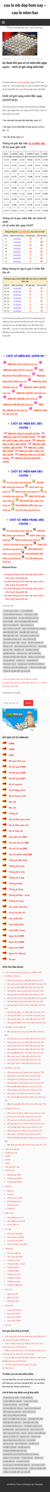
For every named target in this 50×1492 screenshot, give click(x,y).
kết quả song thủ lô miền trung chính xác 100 (26, 1113)
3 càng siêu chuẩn (31, 614)
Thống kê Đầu (16, 883)
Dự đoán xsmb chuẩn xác (15, 1027)
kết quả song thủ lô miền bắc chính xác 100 (25, 980)
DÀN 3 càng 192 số (22, 1430)
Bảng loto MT (12, 1294)
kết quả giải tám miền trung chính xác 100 (24, 1130)
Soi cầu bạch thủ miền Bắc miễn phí (31, 664)
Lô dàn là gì (20, 660)
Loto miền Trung (17, 930)
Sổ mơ (12, 959)
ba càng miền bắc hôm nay (29, 618)
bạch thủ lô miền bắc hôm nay (34, 629)
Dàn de (23, 643)
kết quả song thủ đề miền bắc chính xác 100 (25, 987)
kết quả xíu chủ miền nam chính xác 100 (23, 1076)
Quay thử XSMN (16, 942)
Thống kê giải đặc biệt (37, 667)
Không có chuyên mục (36, 657)
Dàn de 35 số (8, 646)
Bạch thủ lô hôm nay (11, 625)
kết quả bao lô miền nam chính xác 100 (23, 1079)
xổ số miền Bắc (23, 82)
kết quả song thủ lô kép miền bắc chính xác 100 (27, 984)
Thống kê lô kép (16, 877)
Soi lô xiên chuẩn (38, 1465)
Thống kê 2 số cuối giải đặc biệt (15, 667)
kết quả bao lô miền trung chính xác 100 (24, 1120)
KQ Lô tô (8, 1289)
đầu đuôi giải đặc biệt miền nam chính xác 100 (26, 1104)
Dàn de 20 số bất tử (35, 643)
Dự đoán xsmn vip (12, 1067)
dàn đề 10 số (19, 650)
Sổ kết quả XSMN (17, 772)
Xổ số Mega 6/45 (17, 790)
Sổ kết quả (9, 1170)
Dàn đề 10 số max (32, 650)
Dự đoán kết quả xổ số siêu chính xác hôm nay (21, 1454)
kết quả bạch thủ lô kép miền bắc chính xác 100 (27, 998)
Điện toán (9, 1213)
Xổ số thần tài (16, 831)
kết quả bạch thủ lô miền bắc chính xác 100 (25, 1001)
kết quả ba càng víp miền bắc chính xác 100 (25, 991)
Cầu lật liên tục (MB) (19, 842)
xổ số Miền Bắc (36, 143)
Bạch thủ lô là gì (27, 625)
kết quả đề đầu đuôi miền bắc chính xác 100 (25, 1052)
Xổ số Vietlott (12, 1205)
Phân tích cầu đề (12, 1149)
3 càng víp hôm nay (10, 618)
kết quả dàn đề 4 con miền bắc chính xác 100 (26, 1012)
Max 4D (12, 807)
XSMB (11, 743)
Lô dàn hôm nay (9, 660)
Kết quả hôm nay (17, 761)
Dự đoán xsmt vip (12, 1108)
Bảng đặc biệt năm (10, 632)
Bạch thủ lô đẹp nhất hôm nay (26, 622)
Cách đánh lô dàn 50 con (29, 636)
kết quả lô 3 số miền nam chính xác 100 (23, 1093)
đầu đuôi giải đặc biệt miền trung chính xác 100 (27, 1144)
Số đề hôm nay (11, 1152)
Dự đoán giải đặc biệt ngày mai (15, 657)
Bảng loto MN (13, 1297)
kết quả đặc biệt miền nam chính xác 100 (24, 1086)
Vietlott (8, 1186)
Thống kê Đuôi (16, 889)
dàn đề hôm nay (9, 653)
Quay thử (9, 1305)
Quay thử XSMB (16, 936)
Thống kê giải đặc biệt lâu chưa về (16, 671)
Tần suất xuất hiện (18, 907)
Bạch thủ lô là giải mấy (12, 629)
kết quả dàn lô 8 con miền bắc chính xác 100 (25, 1049)
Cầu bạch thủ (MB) (18, 837)
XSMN (11, 749)
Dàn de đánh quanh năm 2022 (25, 646)
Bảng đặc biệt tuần (10, 636)
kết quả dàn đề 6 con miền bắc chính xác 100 (26, 1015)
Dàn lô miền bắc (35, 653)
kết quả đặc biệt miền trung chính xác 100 (24, 1127)
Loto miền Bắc (16, 918)
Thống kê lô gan (17, 866)
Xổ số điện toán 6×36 (16, 1221)
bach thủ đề (8, 622)
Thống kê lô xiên (17, 872)
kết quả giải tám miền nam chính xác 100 (24, 1090)
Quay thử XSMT (16, 947)
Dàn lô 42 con (22, 653)
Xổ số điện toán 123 (19, 825)
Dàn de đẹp (42, 646)
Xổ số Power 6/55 (17, 796)
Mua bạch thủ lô (9, 664)
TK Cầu (8, 1229)
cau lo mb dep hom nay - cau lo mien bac (28, 59)
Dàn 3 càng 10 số (29, 639)
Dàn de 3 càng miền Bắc (37, 1433)
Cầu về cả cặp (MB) (18, 848)
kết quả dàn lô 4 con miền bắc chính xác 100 (25, 1042)
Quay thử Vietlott (17, 953)
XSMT (11, 755)
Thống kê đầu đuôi (18, 860)
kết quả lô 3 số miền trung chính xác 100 (24, 1134)
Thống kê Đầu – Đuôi (19, 895)
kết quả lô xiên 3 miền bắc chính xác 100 (24, 1059)
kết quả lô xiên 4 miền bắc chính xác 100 (24, 1063)
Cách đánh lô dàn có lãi (12, 639)
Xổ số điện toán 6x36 (19, 819)
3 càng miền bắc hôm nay (12, 614)
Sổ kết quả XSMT (17, 778)
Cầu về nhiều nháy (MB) (20, 854)
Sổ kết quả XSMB (17, 766)
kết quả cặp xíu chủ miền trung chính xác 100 (26, 1123)
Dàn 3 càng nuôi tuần (11, 643)
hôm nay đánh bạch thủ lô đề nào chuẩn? (21, 679)
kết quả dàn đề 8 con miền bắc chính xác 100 (26, 1019)
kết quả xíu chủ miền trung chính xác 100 (24, 1116)
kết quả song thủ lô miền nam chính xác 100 (25, 1072)
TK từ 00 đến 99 (17, 912)
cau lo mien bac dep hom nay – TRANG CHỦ (23, 972)
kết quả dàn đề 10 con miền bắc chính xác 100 (26, 1022)
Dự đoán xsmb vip (12, 976)
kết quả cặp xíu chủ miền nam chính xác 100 (25, 1083)
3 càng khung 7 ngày (11, 611)
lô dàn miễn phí (32, 660)
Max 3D (12, 802)
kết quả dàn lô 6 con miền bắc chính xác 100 (25, 1045)
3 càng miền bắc (26, 611)
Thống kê (13, 813)
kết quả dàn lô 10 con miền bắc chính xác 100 (26, 1038)
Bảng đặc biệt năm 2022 (28, 632)
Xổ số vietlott (15, 784)
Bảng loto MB (12, 1301)
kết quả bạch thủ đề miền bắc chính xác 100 (25, 994)
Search (28, 703)
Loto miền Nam (16, 924)
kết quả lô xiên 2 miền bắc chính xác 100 (24, 1056)
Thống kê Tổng (16, 901)
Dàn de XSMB (7, 650)
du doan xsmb (8, 1430)
